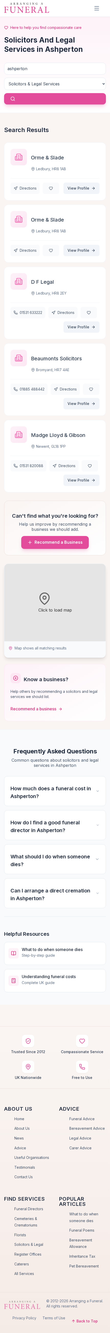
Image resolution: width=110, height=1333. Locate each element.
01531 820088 (31, 466)
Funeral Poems (81, 1230)
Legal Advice (80, 1138)
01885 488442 (32, 389)
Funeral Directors (28, 1209)
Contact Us (23, 1177)
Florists (20, 1235)
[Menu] (96, 8)
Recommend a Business (59, 542)
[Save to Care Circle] (51, 188)
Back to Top (87, 1321)
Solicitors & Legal (28, 1244)
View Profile (78, 188)
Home (19, 1119)
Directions (28, 188)
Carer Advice (80, 1148)
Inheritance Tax (82, 1256)
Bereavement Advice (87, 1128)
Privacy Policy (24, 1318)
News (19, 1138)
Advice (20, 1148)
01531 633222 (31, 312)
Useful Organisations (31, 1157)
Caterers (21, 1264)
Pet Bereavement (84, 1266)
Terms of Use (53, 1318)
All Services (24, 1273)
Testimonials (24, 1167)
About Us (22, 1128)
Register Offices (27, 1254)
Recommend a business (33, 708)
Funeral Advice (82, 1119)
